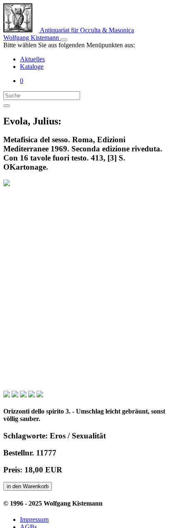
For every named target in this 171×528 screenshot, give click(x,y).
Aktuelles (32, 59)
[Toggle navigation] (64, 40)
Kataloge (32, 66)
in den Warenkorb (28, 486)
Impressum (34, 519)
